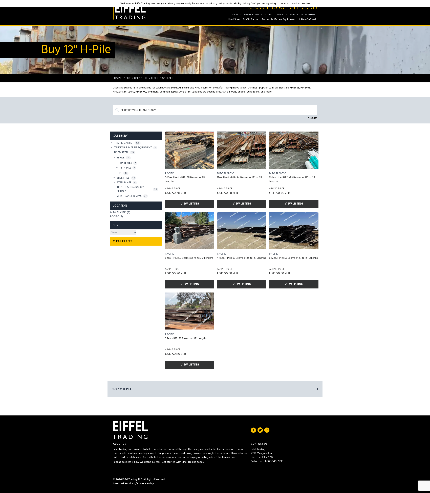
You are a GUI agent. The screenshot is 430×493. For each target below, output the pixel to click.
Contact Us (281, 14)
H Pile (154, 78)
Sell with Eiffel (308, 14)
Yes (304, 4)
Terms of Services (124, 483)
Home (118, 78)
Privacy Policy (145, 483)
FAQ (271, 14)
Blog (264, 14)
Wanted (294, 14)
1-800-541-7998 (282, 7)
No (308, 4)
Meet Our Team (251, 14)
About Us (237, 14)
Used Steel (141, 78)
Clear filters (122, 241)
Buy (128, 78)
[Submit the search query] (117, 110)
